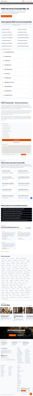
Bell (26, 295)
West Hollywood (15, 260)
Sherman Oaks (16, 275)
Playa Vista (26, 268)
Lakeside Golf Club (15, 283)
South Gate (18, 295)
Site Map (18, 384)
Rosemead (3, 290)
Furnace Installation (27, 351)
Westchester (3, 270)
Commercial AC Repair (28, 359)
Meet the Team (19, 367)
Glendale (16, 290)
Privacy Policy (19, 385)
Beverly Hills (20, 260)
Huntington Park (23, 295)
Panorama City (22, 280)
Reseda (21, 278)
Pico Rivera (6, 295)
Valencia (11, 283)
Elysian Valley (25, 265)
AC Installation (27, 349)
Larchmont (17, 263)
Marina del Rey (17, 268)
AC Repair (18, 349)
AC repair (10, 117)
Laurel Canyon (10, 260)
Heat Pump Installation (28, 354)
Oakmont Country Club (12, 297)
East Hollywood (12, 258)
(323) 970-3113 (28, 1)
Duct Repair (18, 356)
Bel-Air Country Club (4, 273)
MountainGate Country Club (25, 273)
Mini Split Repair (27, 353)
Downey (3, 295)
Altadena (15, 287)
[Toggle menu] (31, 1)
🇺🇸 (23, 1)
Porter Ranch (12, 278)
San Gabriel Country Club (27, 297)
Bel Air (24, 260)
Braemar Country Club (12, 285)
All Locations (18, 380)
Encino (20, 275)
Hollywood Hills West (23, 258)
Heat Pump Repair (19, 355)
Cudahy (7, 297)
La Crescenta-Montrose (28, 290)
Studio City (11, 275)
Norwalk (14, 295)
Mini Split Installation (19, 353)
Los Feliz (13, 265)
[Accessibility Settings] (31, 198)
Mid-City (26, 263)
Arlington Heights (8, 265)
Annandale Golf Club (19, 297)
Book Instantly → (20, 335)
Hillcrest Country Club (18, 273)
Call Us (29, 390)
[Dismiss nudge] (31, 387)
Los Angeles (3, 258)
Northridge (17, 278)
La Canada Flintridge (21, 290)
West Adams (3, 265)
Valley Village (11, 280)
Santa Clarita (3, 283)
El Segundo (29, 270)
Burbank (3, 275)
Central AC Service (27, 350)
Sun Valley (26, 280)
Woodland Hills (28, 275)
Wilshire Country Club (11, 273)
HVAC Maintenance (19, 358)
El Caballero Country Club (23, 283)
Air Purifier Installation (28, 357)
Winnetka (24, 278)
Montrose (3, 292)
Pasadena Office (19, 383)
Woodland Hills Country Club (5, 287)
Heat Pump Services (19, 354)
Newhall (7, 283)
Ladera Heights (8, 270)
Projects (18, 366)
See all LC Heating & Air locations (28, 394)
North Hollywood (16, 280)
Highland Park (17, 292)
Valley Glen (6, 280)
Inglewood (20, 270)
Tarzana (23, 275)
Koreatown (22, 263)
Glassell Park (21, 292)
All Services (18, 379)
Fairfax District (8, 263)
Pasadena (11, 287)
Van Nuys (3, 280)
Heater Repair (26, 352)
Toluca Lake (6, 275)
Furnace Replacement (20, 352)
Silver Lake (17, 265)
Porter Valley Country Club (5, 285)
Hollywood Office (19, 381)
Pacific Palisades (4, 268)
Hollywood (7, 258)
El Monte (7, 290)
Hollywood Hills (18, 258)
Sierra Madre (29, 287)
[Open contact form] (31, 394)
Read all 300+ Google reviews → (5, 251)
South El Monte (11, 290)
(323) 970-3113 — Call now (6, 16)
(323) (4, 355)
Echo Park (21, 265)
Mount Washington (27, 292)
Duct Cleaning (26, 355)
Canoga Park (3, 278)
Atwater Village (12, 292)
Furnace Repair (19, 351)
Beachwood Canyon (4, 260)
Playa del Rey (22, 268)
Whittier (10, 295)
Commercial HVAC (19, 359)
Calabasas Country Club (20, 285)
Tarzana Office (19, 382)
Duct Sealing (26, 356)
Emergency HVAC (27, 358)
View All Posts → (29, 305)
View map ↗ (28, 154)
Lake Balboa (28, 278)
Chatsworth (7, 278)
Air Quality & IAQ (19, 357)
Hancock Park (13, 263)
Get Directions (24, 154)
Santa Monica (9, 268)
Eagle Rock (7, 292)
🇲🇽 (24, 1)
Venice (13, 268)
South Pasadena (20, 287)
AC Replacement (19, 350)
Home (1, 5)
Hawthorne (24, 270)
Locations (4, 5)
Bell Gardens (3, 297)
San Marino (24, 287)
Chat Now (23, 390)
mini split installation (28, 117)
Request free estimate (16, 142)
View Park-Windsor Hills (15, 270)
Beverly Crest (28, 260)
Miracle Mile (3, 263)
